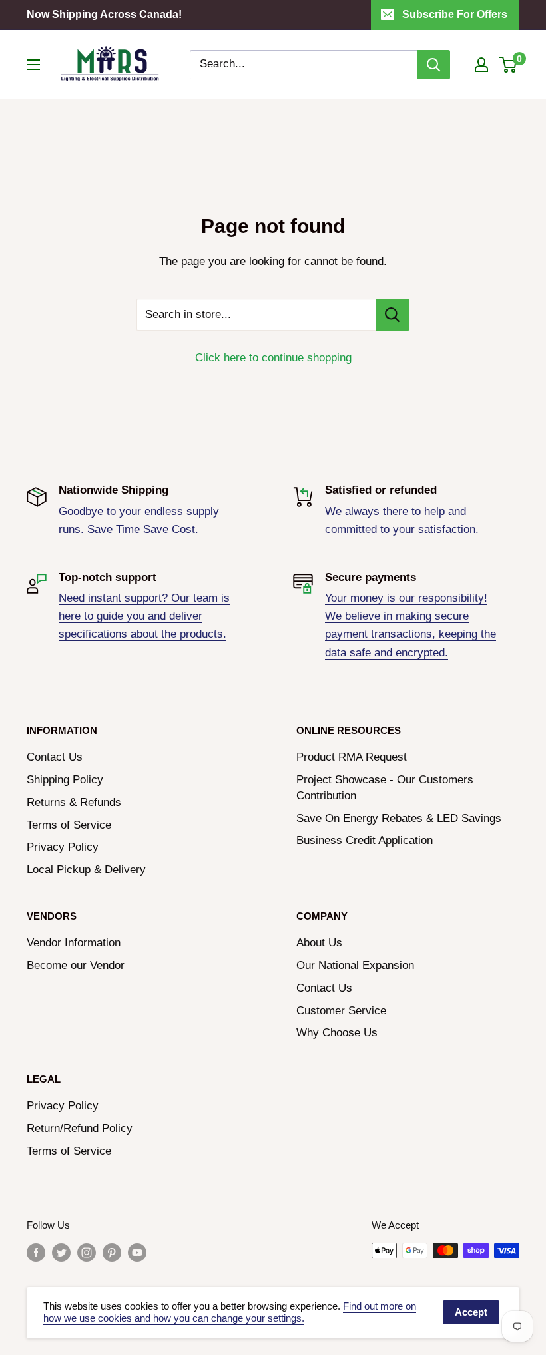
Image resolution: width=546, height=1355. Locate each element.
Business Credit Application (364, 840)
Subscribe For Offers (454, 14)
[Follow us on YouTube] (137, 1252)
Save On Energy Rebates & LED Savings (398, 818)
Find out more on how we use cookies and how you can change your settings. (229, 1312)
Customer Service (341, 1010)
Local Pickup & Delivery (86, 869)
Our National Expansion (355, 965)
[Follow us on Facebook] (36, 1252)
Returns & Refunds (74, 802)
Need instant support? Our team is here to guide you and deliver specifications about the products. (144, 616)
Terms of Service (69, 825)
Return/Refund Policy (80, 1128)
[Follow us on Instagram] (86, 1252)
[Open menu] (33, 64)
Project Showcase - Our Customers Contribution (384, 787)
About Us (319, 942)
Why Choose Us (337, 1032)
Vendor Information (74, 942)
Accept (471, 1312)
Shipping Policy (65, 779)
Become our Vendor (76, 965)
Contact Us (55, 757)
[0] (508, 65)
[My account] (481, 64)
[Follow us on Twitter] (61, 1252)
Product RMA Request (351, 757)
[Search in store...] (393, 315)
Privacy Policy (63, 847)
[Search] (433, 64)
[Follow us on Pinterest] (112, 1252)
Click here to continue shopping (273, 357)
